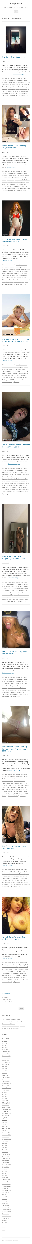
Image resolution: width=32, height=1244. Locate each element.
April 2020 (4, 1201)
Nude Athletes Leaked (23, 269)
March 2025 (5, 1075)
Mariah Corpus (10, 683)
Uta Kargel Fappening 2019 (15, 89)
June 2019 (4, 1222)
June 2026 (4, 1043)
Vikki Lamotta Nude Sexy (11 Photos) (12, 1022)
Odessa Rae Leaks (11, 277)
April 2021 (4, 1175)
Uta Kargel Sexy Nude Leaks (13, 57)
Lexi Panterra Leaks (17, 880)
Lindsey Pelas (19, 588)
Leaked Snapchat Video (8, 588)
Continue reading (18, 74)
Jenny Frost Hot (14, 373)
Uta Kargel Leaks (21, 91)
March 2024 (5, 1101)
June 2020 (4, 1197)
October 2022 (5, 1137)
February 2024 (6, 1103)
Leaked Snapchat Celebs (9, 377)
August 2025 (5, 1064)
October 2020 (5, 1188)
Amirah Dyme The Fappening (16, 969)
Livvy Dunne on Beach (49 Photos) (11, 1019)
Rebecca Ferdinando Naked (13, 787)
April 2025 (4, 1073)
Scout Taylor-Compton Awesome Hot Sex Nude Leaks (16, 445)
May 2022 (4, 1147)
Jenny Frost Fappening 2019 (15, 371)
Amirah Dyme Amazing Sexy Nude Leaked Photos (14, 938)
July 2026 (4, 1041)
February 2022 (6, 1154)
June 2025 (4, 1068)
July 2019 (4, 1220)
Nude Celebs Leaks (7, 1002)
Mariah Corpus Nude (19, 690)
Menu (16, 11)
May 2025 (4, 1071)
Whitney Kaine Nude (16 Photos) (10, 1028)
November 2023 (6, 1109)
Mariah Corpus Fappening (9, 686)
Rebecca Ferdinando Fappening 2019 (18, 783)
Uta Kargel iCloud (11, 91)
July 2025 (4, 1066)
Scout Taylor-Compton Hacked (19, 479)
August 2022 (5, 1141)
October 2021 (5, 1162)
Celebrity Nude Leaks (21, 78)
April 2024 (4, 1098)
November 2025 (6, 1058)
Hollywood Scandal (10, 586)
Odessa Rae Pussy (7, 280)
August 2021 (5, 1167)
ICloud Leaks (8, 82)
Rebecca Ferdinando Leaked (10, 785)
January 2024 (5, 1105)
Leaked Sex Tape (22, 874)
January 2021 (5, 1182)
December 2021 (6, 1158)
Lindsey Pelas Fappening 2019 (20, 590)
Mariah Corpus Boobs (21, 683)
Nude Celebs (5, 474)
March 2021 (5, 1177)
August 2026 (5, 1039)
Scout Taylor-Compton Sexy (13, 487)
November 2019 (6, 1212)
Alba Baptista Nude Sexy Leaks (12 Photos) (13, 1026)
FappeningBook (6, 999)
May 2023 (4, 1122)
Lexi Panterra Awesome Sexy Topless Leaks (14, 847)
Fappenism (16, 3)
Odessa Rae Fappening (13, 273)
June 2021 (4, 1171)
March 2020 (5, 1203)
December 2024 (6, 1081)
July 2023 (4, 1118)
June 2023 (4, 1120)
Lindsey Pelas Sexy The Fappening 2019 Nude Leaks (14, 557)
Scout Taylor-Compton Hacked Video (12, 481)
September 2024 (6, 1088)
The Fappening (6, 997)
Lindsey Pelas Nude (19, 595)
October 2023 (5, 1111)
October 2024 (5, 1086)
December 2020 (6, 1184)
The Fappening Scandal (21, 980)
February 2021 (6, 1179)
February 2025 (6, 1077)
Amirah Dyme (19, 962)
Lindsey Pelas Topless (14, 597)
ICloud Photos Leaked (11, 269)
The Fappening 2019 (12, 84)
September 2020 (6, 1190)
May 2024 (4, 1096)
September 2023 (6, 1113)
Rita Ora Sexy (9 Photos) (8, 1024)
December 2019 (6, 1209)
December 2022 (6, 1133)
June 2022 (4, 1145)
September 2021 (6, 1165)
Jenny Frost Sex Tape (7, 375)
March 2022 (5, 1152)
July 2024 (4, 1092)
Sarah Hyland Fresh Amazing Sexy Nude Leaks (14, 146)
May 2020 (4, 1199)
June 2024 (4, 1094)
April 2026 (4, 1047)
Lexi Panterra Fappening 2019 (16, 878)
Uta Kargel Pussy (13, 93)
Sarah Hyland (10, 180)
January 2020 (5, 1207)
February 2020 (6, 1205)
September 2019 (6, 1216)
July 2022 (4, 1143)
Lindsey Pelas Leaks (23, 593)
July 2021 (4, 1169)
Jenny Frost (15, 369)
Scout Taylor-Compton (16, 474)
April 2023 (4, 1124)
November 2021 (6, 1160)
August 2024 (5, 1090)
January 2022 (5, 1156)
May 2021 (4, 1173)
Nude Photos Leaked (21, 377)
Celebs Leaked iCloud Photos (10, 80)
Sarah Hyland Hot (7, 184)
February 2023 (6, 1128)
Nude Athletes (15, 178)
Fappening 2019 (22, 470)
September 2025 (6, 1062)
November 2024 (6, 1083)
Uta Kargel (9, 87)
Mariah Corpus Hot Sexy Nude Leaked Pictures (14, 652)
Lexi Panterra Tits (15, 882)
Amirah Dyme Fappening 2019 (20, 965)
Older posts (6, 993)
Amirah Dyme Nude (18, 967)
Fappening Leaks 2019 (8, 472)
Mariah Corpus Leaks (8, 690)
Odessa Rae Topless (18, 280)
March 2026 (5, 1049)
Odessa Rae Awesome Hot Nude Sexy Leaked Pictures (15, 240)
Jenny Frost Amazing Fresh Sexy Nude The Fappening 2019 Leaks (15, 340)
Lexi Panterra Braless (13, 876)
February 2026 (6, 1051)
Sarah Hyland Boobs (20, 180)
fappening (24, 95)
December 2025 (6, 1056)
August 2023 (5, 1115)
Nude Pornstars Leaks (19, 82)
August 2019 (5, 1218)
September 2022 (6, 1139)
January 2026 (5, 1054)
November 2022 (6, 1135)
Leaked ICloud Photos (18, 175)
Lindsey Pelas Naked (7, 595)
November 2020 (6, 1186)
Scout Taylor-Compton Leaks (17, 483)
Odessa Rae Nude (22, 277)
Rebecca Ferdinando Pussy (19, 789)
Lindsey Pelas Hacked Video (9, 593)
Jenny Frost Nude (23, 373)
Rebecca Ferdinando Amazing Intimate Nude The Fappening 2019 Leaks (14, 749)
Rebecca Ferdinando (7, 781)
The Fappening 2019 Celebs (20, 380)
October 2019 (5, 1214)
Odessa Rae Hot (15, 275)
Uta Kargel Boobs (17, 87)
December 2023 (6, 1107)
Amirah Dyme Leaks (7, 967)
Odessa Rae (18, 271)
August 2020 (5, 1192)
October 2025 (5, 1060)
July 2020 (4, 1194)
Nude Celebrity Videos (21, 472)
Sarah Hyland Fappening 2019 (20, 182)
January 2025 (5, 1079)
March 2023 (5, 1126)
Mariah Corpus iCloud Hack (18, 688)
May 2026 (4, 1045)
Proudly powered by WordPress (10, 1241)
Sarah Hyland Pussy (15, 186)
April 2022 (4, 1150)
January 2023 (5, 1130)
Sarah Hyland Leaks (17, 184)
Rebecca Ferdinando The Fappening (12, 791)
